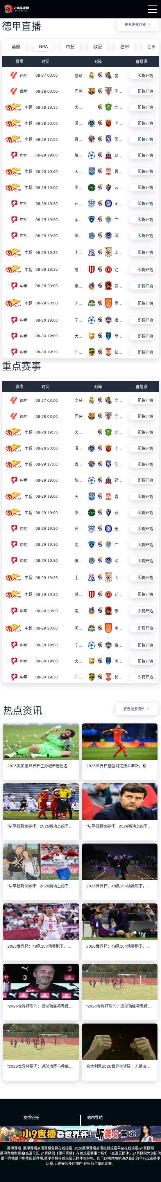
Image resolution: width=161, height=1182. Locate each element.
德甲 (124, 47)
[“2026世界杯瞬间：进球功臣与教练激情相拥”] (41, 998)
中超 (70, 47)
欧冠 (97, 47)
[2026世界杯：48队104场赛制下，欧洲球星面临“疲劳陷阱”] (119, 878)
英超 (16, 47)
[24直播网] (16, 11)
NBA (43, 46)
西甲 (151, 47)
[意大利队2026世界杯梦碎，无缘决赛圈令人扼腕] (119, 1058)
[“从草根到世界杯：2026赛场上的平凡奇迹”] (41, 818)
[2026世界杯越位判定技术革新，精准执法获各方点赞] (119, 758)
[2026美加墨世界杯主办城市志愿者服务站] (41, 758)
